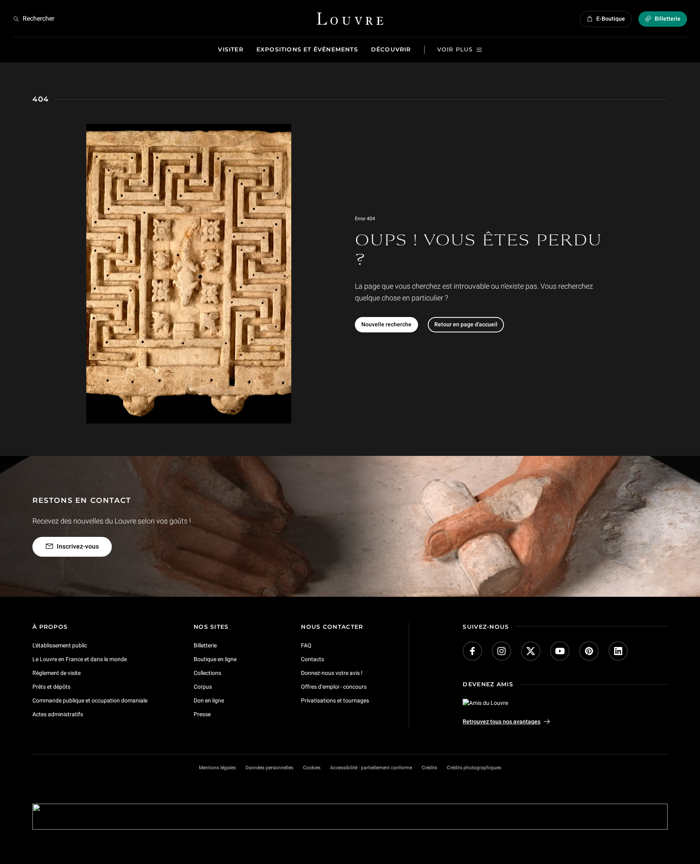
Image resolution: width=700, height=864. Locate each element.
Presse (202, 714)
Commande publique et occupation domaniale (89, 700)
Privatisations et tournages (335, 700)
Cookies (311, 767)
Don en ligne (209, 700)
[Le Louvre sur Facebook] (472, 651)
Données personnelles (269, 767)
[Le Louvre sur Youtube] (560, 651)
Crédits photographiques (474, 767)
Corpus (203, 686)
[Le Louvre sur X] (530, 651)
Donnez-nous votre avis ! (332, 673)
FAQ (306, 645)
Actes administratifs (57, 714)
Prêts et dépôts (51, 686)
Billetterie (205, 645)
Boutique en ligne (215, 659)
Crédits (429, 767)
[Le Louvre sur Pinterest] (589, 651)
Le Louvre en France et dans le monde (79, 659)
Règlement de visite (56, 673)
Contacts (312, 659)
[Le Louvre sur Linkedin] (618, 651)
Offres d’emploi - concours (334, 686)
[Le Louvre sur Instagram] (501, 651)
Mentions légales (217, 767)
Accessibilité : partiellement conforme (371, 767)
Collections (207, 673)
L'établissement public (59, 645)
